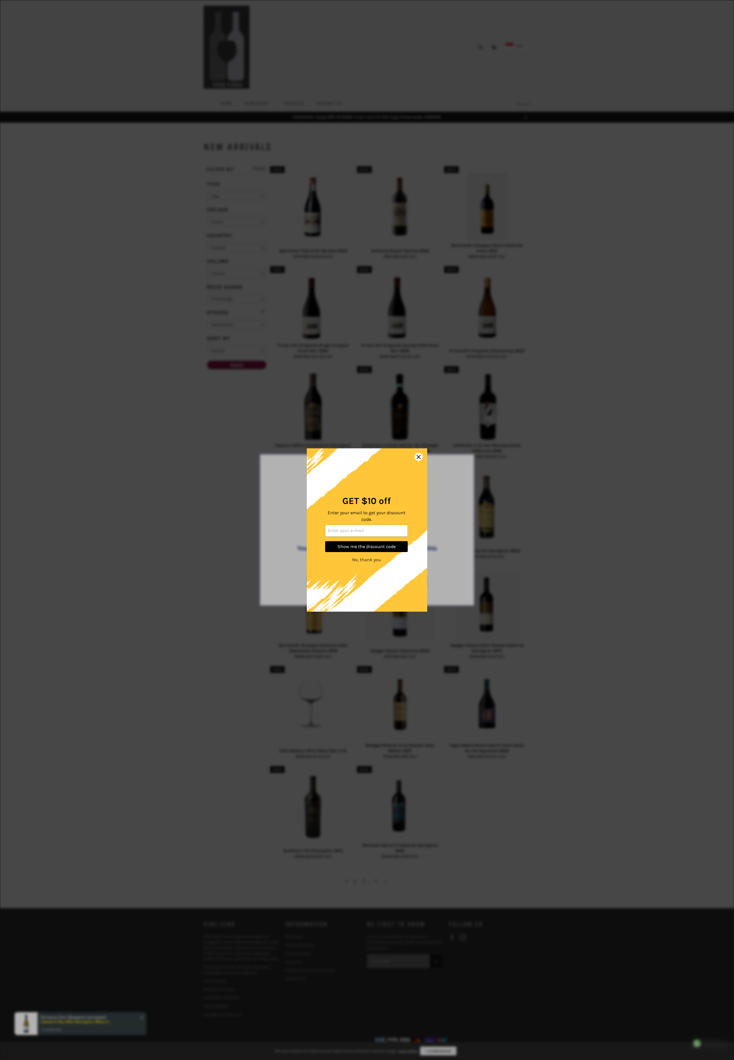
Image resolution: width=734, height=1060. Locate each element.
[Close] (419, 457)
